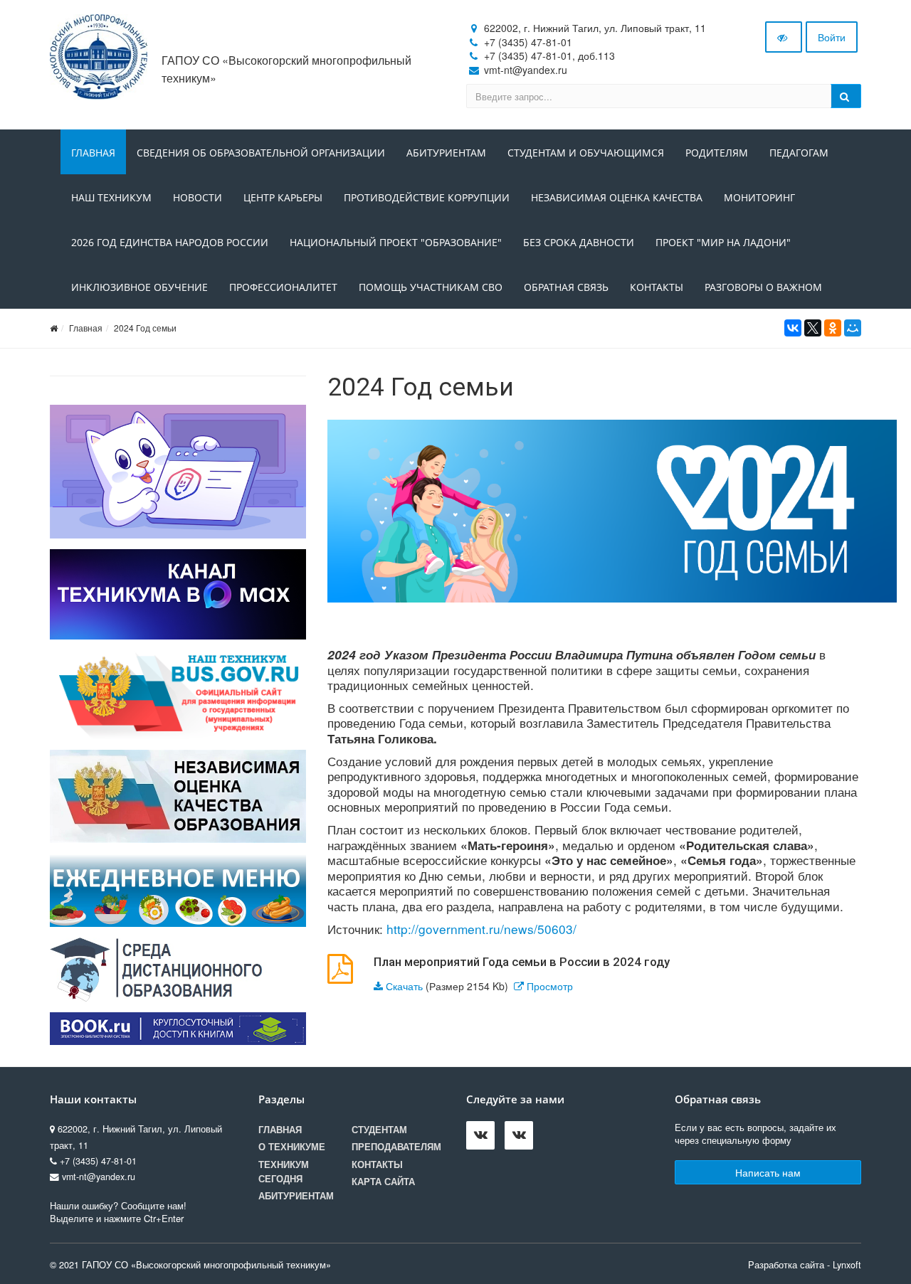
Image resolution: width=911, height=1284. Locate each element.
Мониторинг (759, 197)
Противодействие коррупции (427, 197)
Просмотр (550, 986)
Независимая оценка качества (616, 197)
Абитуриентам (446, 152)
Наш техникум (111, 197)
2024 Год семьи (145, 328)
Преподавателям (396, 1146)
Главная (93, 152)
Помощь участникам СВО (430, 287)
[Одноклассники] (832, 327)
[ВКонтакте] (792, 327)
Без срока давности (578, 242)
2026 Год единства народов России (169, 242)
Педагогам (798, 152)
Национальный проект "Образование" (396, 242)
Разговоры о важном (763, 287)
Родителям (716, 152)
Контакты (656, 287)
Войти (832, 37)
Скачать (404, 986)
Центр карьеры (282, 197)
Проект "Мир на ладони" (723, 242)
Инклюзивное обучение (139, 287)
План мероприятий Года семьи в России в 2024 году (522, 962)
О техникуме (291, 1146)
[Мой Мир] (852, 327)
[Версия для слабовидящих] (783, 37)
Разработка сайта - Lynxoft (804, 1264)
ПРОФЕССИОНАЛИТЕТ (283, 287)
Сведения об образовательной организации (261, 152)
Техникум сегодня (283, 1171)
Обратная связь (566, 287)
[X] (812, 327)
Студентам (379, 1129)
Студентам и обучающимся (585, 152)
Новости (197, 197)
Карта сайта (383, 1181)
